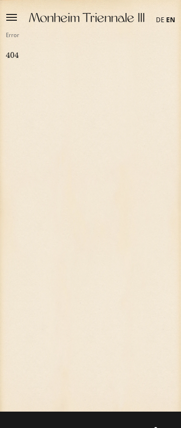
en (170, 20)
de (160, 20)
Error (12, 35)
